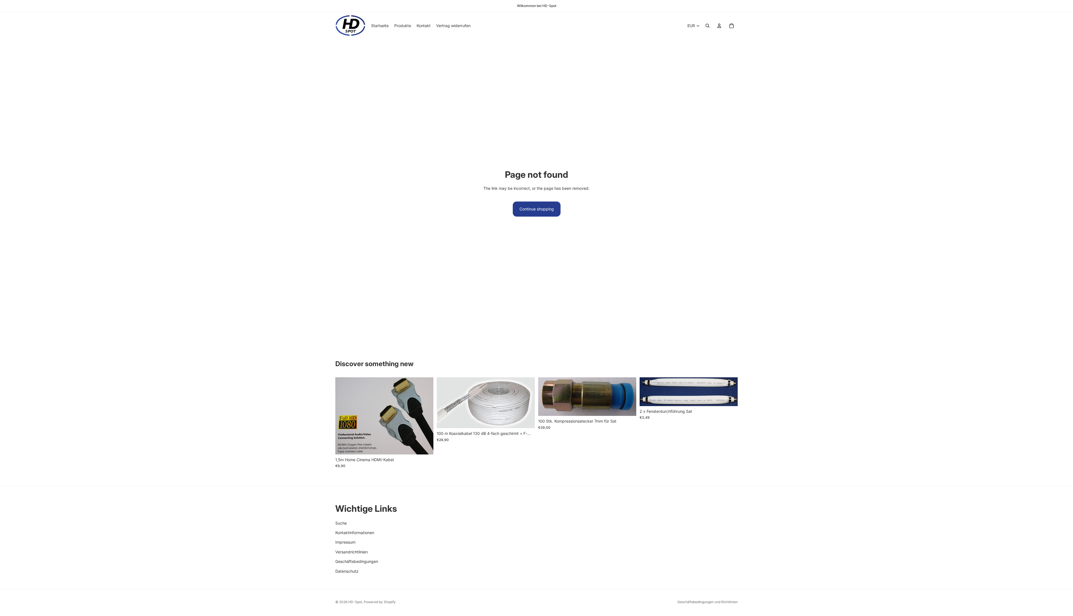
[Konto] (719, 26)
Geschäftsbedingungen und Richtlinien (707, 602)
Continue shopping (536, 209)
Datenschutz (347, 571)
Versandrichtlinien (351, 551)
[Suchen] (707, 26)
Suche (341, 523)
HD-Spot (355, 602)
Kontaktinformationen (354, 532)
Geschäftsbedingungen (356, 561)
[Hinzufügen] (425, 446)
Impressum (345, 542)
